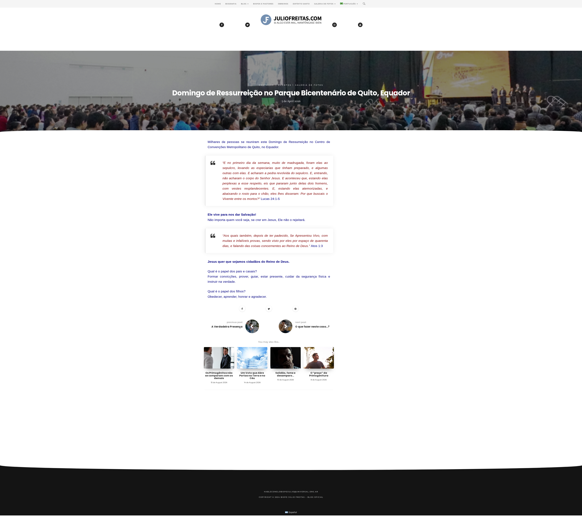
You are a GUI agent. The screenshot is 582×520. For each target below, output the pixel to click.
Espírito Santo (301, 4)
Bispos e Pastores (263, 4)
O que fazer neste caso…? (312, 326)
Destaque (266, 85)
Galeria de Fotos (324, 4)
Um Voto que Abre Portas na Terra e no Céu (252, 375)
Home (218, 4)
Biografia (230, 4)
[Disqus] (269, 432)
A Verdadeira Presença (226, 326)
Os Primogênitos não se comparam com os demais (219, 375)
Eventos (285, 85)
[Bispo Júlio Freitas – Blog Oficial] (291, 28)
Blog (244, 4)
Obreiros (283, 4)
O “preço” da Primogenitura (318, 374)
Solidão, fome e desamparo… (285, 374)
